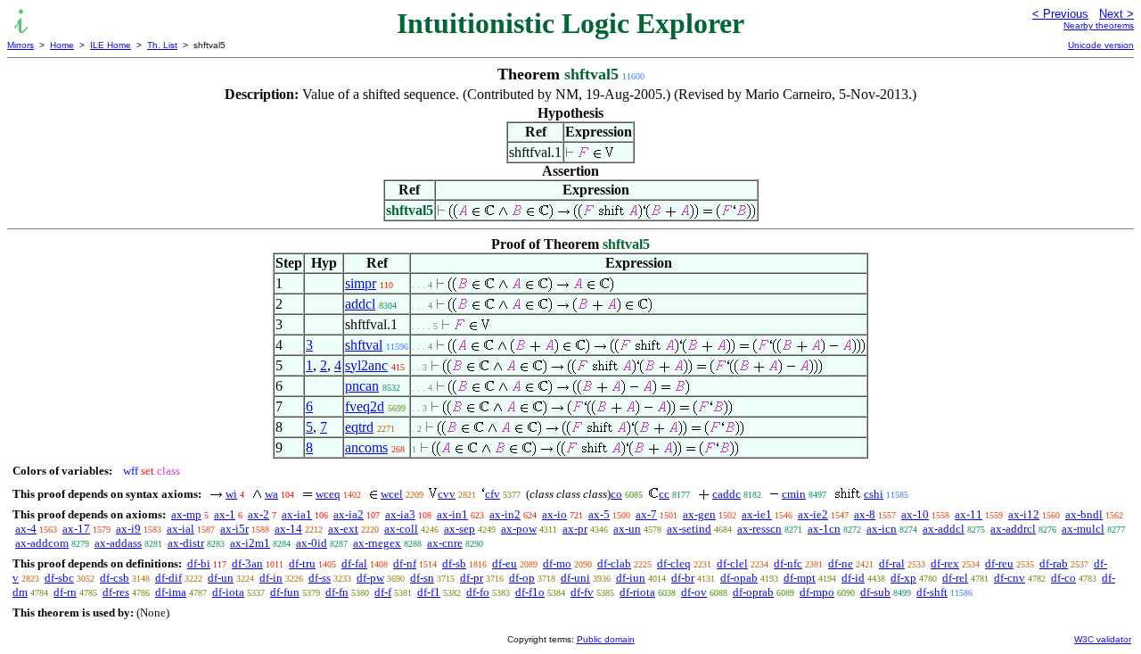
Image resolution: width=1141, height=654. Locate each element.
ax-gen (699, 514)
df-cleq (674, 563)
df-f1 (428, 592)
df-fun (285, 592)
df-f (382, 592)
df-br (682, 577)
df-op (522, 577)
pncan (362, 385)
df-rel (955, 577)
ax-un (627, 528)
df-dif (168, 577)
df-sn (422, 577)
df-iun (630, 577)
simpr (360, 283)
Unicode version (1101, 45)
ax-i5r (234, 528)
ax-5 (599, 514)
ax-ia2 (348, 514)
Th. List (162, 45)
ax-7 (646, 514)
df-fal (354, 563)
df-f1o (530, 592)
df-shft (932, 592)
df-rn (65, 592)
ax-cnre (445, 543)
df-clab (614, 563)
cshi (873, 494)
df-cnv (1009, 577)
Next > (1116, 14)
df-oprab (753, 592)
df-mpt (800, 577)
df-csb (114, 577)
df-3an (247, 563)
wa (271, 494)
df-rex (945, 563)
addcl (360, 303)
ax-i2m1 (250, 543)
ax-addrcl (1013, 528)
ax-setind (689, 528)
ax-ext (343, 528)
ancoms (366, 447)
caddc (726, 494)
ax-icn (881, 528)
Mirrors (20, 45)
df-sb (454, 563)
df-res (116, 592)
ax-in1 (452, 514)
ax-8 (864, 514)
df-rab (1053, 563)
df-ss (319, 577)
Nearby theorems (1098, 25)
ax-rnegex (377, 543)
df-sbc (59, 577)
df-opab (739, 577)
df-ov (694, 592)
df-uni (575, 577)
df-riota (637, 592)
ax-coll (401, 528)
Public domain (606, 639)
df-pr (471, 577)
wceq (328, 494)
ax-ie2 (813, 514)
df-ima (170, 592)
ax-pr (574, 528)
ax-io (554, 514)
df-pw (370, 577)
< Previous (1060, 14)
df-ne (840, 563)
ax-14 (288, 528)
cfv (492, 494)
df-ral (892, 563)
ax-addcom (42, 543)
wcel (392, 494)
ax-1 (224, 514)
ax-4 (26, 528)
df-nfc (788, 563)
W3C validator (1102, 639)
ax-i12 (1023, 514)
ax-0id (311, 543)
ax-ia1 (297, 514)
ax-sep (459, 528)
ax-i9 (128, 528)
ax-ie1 (757, 514)
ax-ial (180, 528)
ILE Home (110, 45)
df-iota (228, 592)
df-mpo (817, 592)
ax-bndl (1084, 514)
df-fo (477, 592)
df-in (271, 577)
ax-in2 (505, 514)
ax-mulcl (1083, 528)
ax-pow (519, 528)
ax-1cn (824, 528)
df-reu (999, 563)
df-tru (302, 563)
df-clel (732, 563)
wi (231, 494)
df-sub (875, 592)
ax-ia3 (400, 514)
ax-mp (186, 514)
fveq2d (364, 406)
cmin (794, 494)
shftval (363, 344)
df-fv (582, 592)
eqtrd (359, 427)
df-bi (198, 563)
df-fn (337, 592)
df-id (853, 577)
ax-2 (258, 514)
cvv (447, 494)
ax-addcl (944, 528)
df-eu (504, 563)
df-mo (557, 563)
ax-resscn (759, 528)
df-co (1063, 577)
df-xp (903, 577)
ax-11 (968, 514)
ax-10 (915, 514)
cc (664, 494)
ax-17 (76, 528)
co (616, 494)
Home (62, 45)
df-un (221, 577)
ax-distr (186, 543)
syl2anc (366, 365)
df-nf (404, 563)
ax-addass (118, 543)
